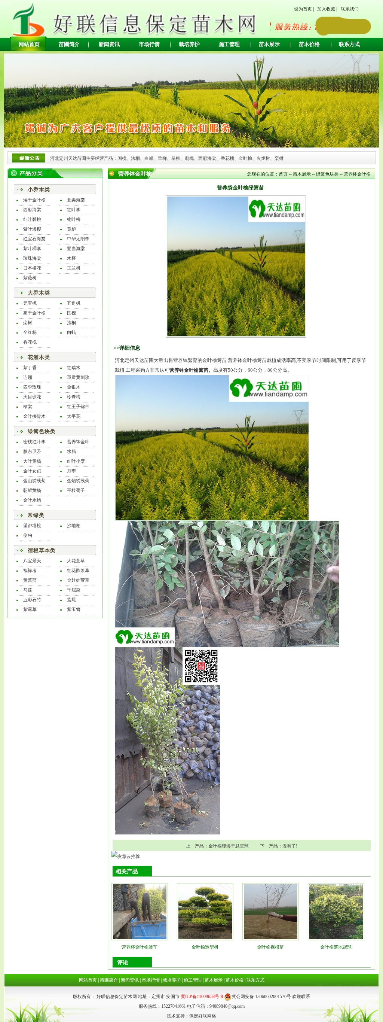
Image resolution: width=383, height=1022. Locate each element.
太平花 (73, 416)
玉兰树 (73, 268)
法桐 (71, 322)
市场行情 (149, 44)
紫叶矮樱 (32, 229)
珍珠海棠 (32, 258)
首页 (283, 174)
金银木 (73, 387)
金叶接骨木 (34, 416)
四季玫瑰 (32, 387)
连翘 (27, 377)
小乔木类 (39, 189)
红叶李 (73, 209)
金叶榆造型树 (205, 947)
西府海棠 (32, 209)
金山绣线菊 (34, 480)
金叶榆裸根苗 (270, 947)
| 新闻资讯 (128, 980)
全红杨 (30, 332)
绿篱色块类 (42, 431)
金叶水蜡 (32, 500)
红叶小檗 (76, 461)
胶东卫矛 (32, 451)
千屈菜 (73, 590)
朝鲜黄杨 (32, 490)
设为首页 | (304, 9)
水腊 (71, 451)
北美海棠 (76, 200)
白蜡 (71, 332)
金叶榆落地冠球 (336, 947)
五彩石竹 (32, 599)
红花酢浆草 (78, 570)
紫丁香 (30, 367)
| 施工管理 (191, 980)
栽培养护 (189, 44)
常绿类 (36, 515)
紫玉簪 (73, 609)
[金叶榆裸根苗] (270, 910)
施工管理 (229, 44)
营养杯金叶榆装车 (139, 947)
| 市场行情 (149, 980)
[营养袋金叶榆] (227, 583)
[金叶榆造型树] (205, 910)
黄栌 (71, 229)
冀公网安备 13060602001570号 (261, 996)
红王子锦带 (78, 406)
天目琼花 (32, 396)
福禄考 (30, 570)
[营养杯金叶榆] (167, 740)
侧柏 (27, 535)
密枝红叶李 (34, 441)
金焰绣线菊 (78, 480)
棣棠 (27, 406)
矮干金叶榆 (34, 200)
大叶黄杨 (32, 461)
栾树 (27, 322)
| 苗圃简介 (107, 980)
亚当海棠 (76, 248)
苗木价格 (309, 44)
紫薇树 (30, 277)
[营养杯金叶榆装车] (139, 910)
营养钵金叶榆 (357, 174)
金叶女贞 (32, 471)
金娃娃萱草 (78, 580)
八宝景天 (32, 560)
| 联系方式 (253, 980)
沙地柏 (73, 525)
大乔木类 (39, 293)
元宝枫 (30, 303)
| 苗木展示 (212, 980)
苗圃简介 (69, 44)
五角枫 (73, 303)
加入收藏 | (327, 9)
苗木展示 (269, 44)
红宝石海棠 (34, 238)
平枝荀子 (76, 490)
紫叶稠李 (32, 248)
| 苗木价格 (233, 980)
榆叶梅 (73, 219)
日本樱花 (32, 268)
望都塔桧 (32, 525)
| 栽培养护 (170, 980)
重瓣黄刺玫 (78, 377)
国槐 (71, 313)
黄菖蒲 (30, 580)
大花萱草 (76, 560)
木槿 (71, 258)
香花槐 (30, 342)
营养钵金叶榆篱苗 (188, 370)
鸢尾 (71, 599)
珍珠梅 (73, 396)
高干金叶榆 (34, 313)
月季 (71, 471)
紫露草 (30, 609)
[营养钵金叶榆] (212, 447)
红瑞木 (73, 367)
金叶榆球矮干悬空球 (228, 846)
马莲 (27, 590)
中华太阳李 (78, 238)
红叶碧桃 (32, 219)
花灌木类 (39, 357)
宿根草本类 (42, 550)
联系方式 (349, 44)
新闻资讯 (109, 44)
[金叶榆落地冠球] (336, 910)
